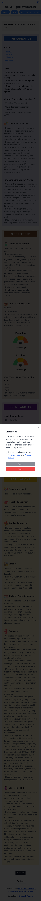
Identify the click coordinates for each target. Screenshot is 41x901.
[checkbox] (6, 455)
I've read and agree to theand (19, 455)
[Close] (38, 427)
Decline (21, 469)
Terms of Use (14, 455)
